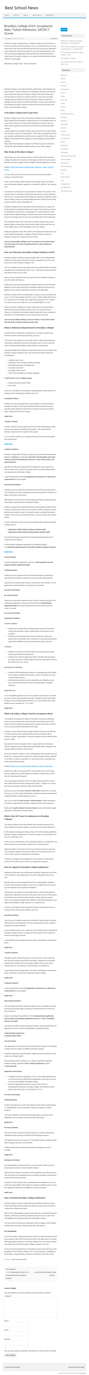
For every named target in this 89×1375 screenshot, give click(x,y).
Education (64, 85)
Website (7, 1339)
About (26, 15)
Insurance (64, 117)
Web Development (66, 191)
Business (63, 82)
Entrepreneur (65, 89)
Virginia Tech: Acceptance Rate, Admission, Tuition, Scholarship (31, 766)
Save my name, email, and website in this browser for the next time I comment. (30, 1351)
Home (7, 15)
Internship (64, 121)
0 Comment (53, 38)
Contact (16, 15)
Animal (63, 78)
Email (6, 1330)
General (63, 106)
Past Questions (65, 138)
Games (63, 103)
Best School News (21, 7)
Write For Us (36, 15)
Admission (64, 75)
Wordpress (82, 1373)
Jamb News (64, 124)
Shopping (64, 170)
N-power (63, 131)
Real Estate (64, 145)
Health (63, 110)
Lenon (9, 38)
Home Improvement (67, 114)
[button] (30, 398)
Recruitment (64, 149)
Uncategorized (65, 184)
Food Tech (64, 100)
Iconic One (62, 1373)
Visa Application (66, 187)
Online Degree (65, 135)
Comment (8, 1296)
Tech (62, 180)
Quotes (63, 142)
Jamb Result (50, 15)
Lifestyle (63, 128)
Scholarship (64, 152)
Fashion (63, 93)
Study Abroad (65, 177)
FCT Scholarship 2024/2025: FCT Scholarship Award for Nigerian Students (18, 1275)
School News (65, 163)
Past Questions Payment (68, 58)
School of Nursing (66, 166)
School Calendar (66, 159)
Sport (62, 173)
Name (6, 1321)
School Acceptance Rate (18, 1259)
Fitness (63, 96)
